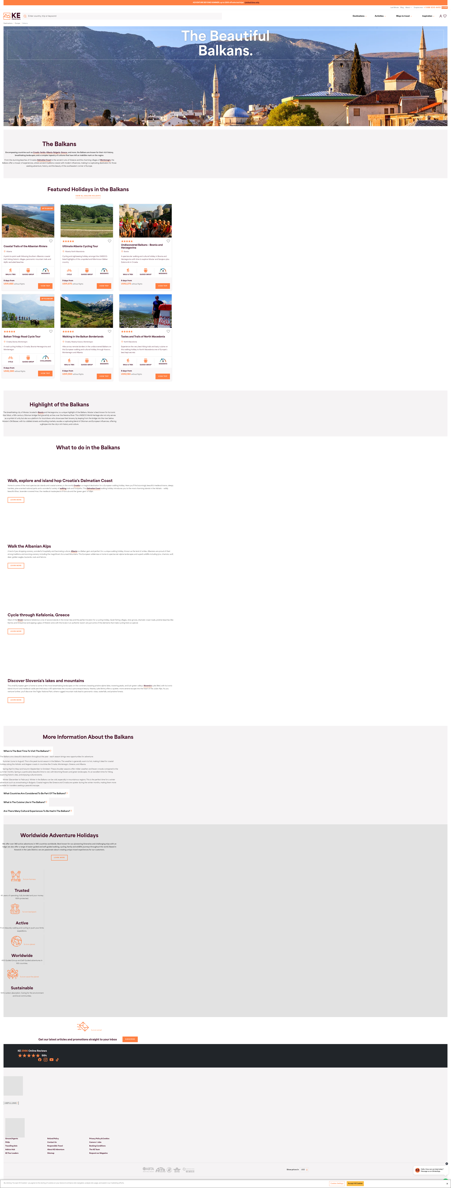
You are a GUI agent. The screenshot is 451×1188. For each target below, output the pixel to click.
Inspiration (427, 16)
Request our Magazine (98, 1153)
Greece (64, 152)
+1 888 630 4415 (432, 8)
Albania (49, 152)
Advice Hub (10, 1150)
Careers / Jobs (95, 1142)
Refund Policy (53, 1139)
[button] (445, 16)
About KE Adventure (55, 1150)
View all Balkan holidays (88, 196)
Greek (20, 620)
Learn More (15, 500)
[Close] (447, 1183)
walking (63, 489)
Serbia (42, 152)
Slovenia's (148, 686)
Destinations (358, 16)
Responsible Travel (55, 1146)
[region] (225, 1184)
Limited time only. (252, 3)
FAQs (7, 1142)
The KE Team (94, 1150)
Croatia (36, 152)
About (407, 7)
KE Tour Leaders (11, 1153)
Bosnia (41, 412)
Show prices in (293, 1170)
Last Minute (394, 7)
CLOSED (444, 7)
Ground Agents (11, 1139)
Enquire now (418, 7)
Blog (402, 7)
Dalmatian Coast (44, 160)
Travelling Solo (11, 1146)
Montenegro (105, 160)
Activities (379, 16)
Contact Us (52, 1142)
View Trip (45, 286)
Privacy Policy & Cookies (99, 1139)
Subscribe (130, 1039)
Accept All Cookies (355, 1183)
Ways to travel (403, 16)
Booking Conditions (97, 1146)
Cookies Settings (336, 1183)
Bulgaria (56, 152)
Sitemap (50, 1153)
